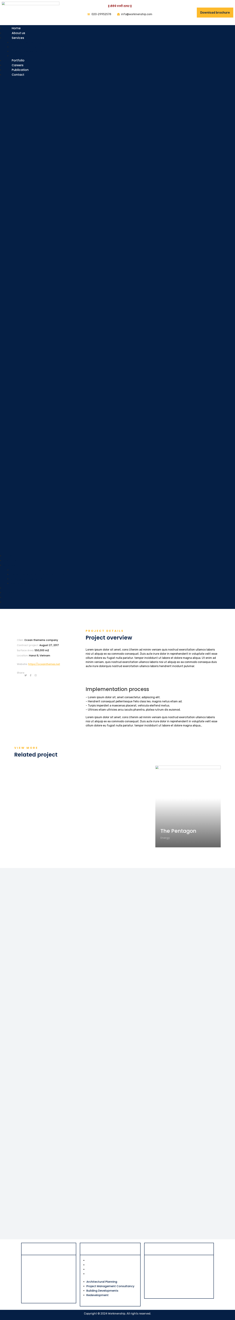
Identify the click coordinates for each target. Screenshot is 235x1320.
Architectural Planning (25, 42)
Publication (20, 70)
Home (16, 28)
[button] (117, 317)
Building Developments (26, 51)
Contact (18, 75)
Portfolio (18, 60)
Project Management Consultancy (110, 1265)
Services (18, 38)
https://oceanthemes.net (44, 664)
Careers (17, 65)
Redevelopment (21, 56)
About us (18, 33)
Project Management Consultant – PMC (38, 47)
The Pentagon (178, 831)
